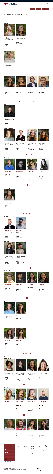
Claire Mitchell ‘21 (42, 284)
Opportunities (40, 444)
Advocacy (5, 18)
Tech (8, 19)
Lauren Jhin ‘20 (30, 372)
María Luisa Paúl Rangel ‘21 (20, 315)
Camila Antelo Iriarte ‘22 (9, 88)
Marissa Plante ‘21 (8, 255)
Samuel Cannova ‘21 (31, 88)
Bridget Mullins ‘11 (19, 171)
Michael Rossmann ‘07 (9, 118)
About (18, 444)
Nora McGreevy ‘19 (8, 314)
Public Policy (6, 19)
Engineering (25, 18)
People (25, 444)
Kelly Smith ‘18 (18, 142)
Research (32, 444)
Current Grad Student (17, 18)
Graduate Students (33, 451)
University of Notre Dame (12, 468)
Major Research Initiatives (32, 446)
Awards (17, 450)
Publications (32, 448)
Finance (28, 18)
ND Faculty (39, 446)
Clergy (14, 18)
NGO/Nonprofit (45, 18)
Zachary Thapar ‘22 (19, 255)
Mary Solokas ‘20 (30, 142)
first (16, 154)
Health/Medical (34, 18)
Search (48, 4)
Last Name (6, 452)
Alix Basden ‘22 (18, 88)
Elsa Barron (7, 401)
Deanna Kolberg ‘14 (42, 372)
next (31, 101)
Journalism (38, 18)
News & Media (46, 445)
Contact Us (13, 470)
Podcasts (46, 449)
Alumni (24, 447)
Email (6, 455)
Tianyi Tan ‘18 (7, 340)
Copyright (5, 468)
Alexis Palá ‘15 (41, 171)
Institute (18, 446)
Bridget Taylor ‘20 (8, 201)
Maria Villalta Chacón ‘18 (43, 431)
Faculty (31, 449)
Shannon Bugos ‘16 (19, 401)
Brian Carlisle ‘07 (42, 88)
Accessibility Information (7, 471)
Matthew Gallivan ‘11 (20, 284)
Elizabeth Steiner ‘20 (42, 142)
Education (22, 18)
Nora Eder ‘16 (18, 431)
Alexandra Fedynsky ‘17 (20, 372)
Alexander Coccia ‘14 (42, 401)
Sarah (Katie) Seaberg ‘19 (9, 142)
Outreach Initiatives (19, 449)
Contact (18, 447)
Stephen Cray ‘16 (8, 230)
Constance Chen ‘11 (8, 63)
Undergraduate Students (32, 453)
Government (30, 18)
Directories (25, 446)
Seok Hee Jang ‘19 (31, 284)
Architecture (8, 18)
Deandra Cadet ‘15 (8, 372)
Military (42, 18)
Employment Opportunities (18, 452)
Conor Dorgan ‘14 (19, 230)
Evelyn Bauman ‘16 (8, 37)
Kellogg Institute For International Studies (9, 469)
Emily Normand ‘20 (31, 171)
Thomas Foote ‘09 (8, 284)
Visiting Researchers (40, 447)
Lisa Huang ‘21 (30, 431)
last (33, 101)
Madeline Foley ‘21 (19, 37)
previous (19, 154)
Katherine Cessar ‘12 (31, 401)
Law (40, 18)
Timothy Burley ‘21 (8, 431)
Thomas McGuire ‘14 (8, 171)
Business (12, 18)
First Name (6, 449)
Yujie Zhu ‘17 (18, 340)
